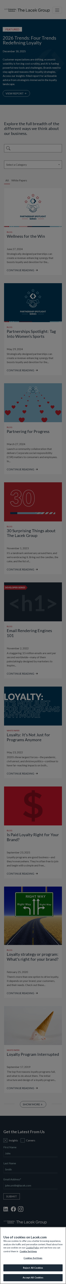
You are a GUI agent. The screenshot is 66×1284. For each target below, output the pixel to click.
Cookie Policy (32, 1247)
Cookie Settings (28, 1251)
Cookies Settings (33, 1258)
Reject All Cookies (33, 1267)
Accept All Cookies (33, 1277)
